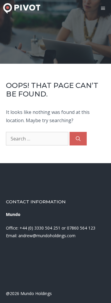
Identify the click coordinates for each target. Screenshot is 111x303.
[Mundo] (21, 8)
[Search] (78, 138)
